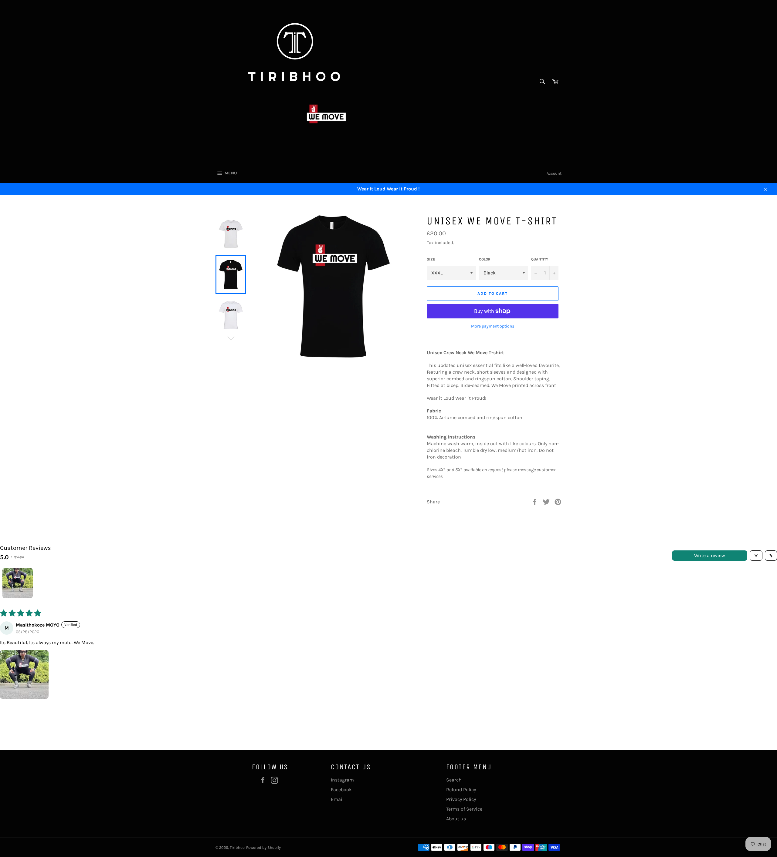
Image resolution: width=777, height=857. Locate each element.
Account (554, 173)
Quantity (539, 259)
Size (431, 259)
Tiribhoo (237, 847)
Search (454, 780)
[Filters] (756, 555)
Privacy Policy (461, 799)
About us (456, 819)
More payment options (492, 326)
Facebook (341, 789)
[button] (24, 674)
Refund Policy (461, 789)
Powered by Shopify (263, 847)
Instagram (342, 780)
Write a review (709, 555)
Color (484, 259)
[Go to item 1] (17, 583)
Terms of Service (464, 809)
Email (337, 799)
